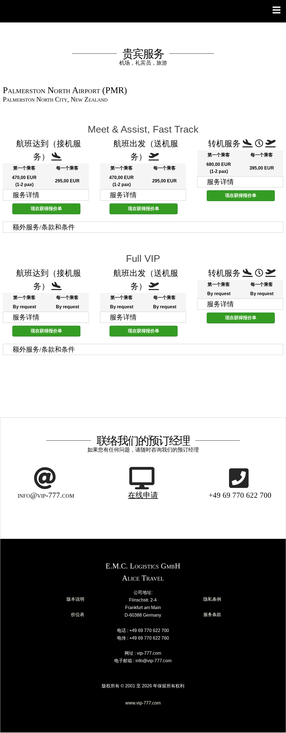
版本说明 (75, 599)
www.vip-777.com (143, 703)
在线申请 (143, 495)
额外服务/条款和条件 (44, 227)
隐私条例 (212, 599)
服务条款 (212, 614)
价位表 (77, 614)
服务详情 (26, 195)
